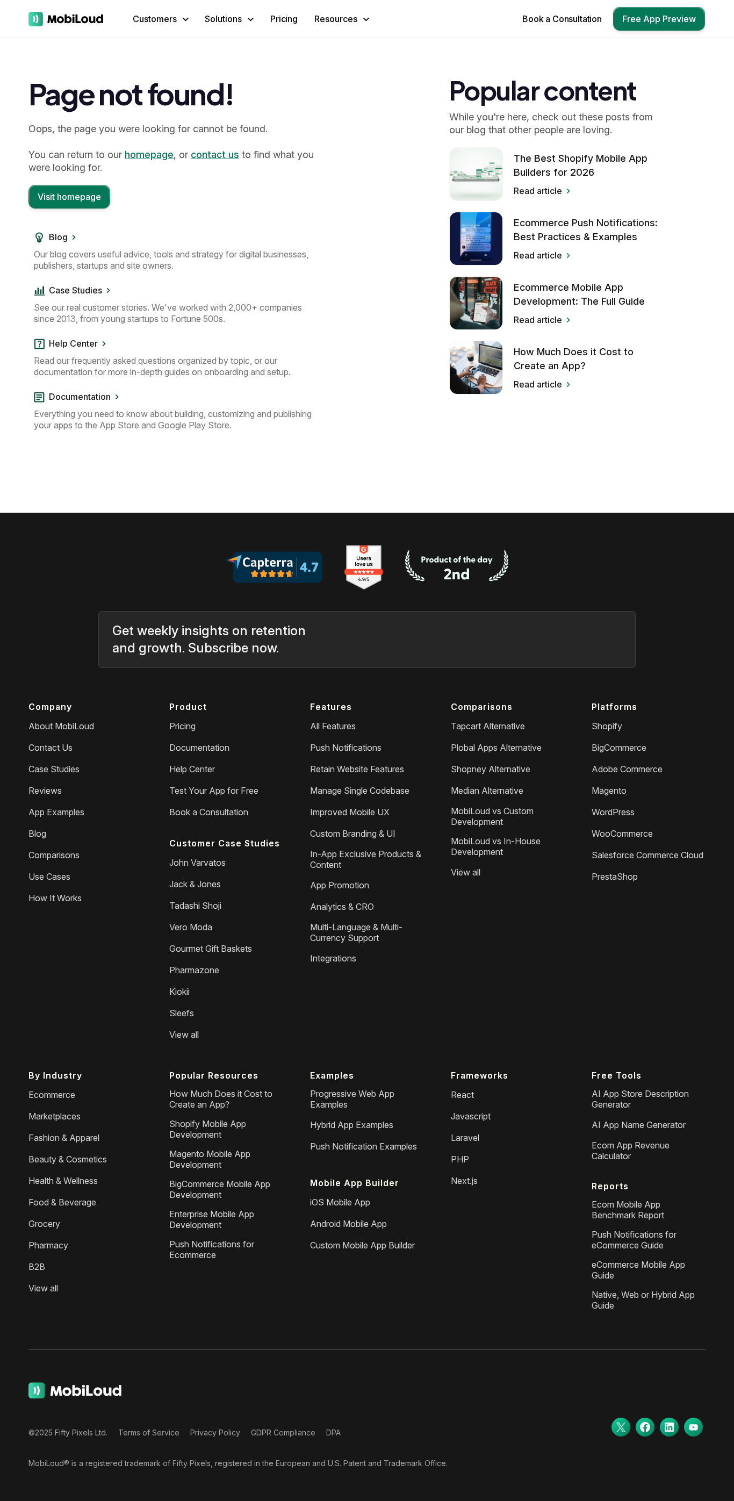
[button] (161, 19)
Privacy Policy (215, 1432)
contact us (215, 154)
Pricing (284, 18)
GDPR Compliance (283, 1432)
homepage (149, 154)
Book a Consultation (562, 18)
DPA (333, 1432)
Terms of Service (148, 1432)
